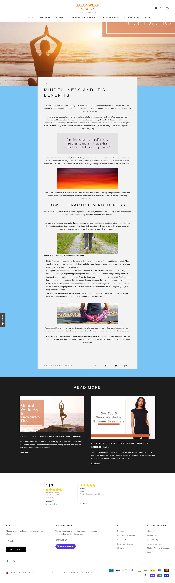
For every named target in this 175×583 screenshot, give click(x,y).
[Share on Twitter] (105, 366)
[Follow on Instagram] (14, 561)
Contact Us (121, 539)
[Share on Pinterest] (116, 366)
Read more (24, 453)
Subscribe (16, 549)
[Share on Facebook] (95, 366)
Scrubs (60, 17)
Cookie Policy (152, 539)
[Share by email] (126, 366)
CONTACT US (61, 540)
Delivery (120, 531)
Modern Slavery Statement (158, 548)
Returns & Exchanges (126, 535)
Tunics (28, 17)
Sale (148, 17)
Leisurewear (110, 17)
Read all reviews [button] (51, 504)
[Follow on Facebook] (7, 561)
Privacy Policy (152, 535)
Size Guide (121, 548)
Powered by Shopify (81, 573)
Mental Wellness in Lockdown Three (50, 436)
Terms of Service (154, 544)
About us (150, 531)
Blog (149, 552)
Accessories (131, 17)
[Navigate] (80, 503)
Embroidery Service (125, 544)
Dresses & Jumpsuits (83, 17)
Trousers (44, 17)
